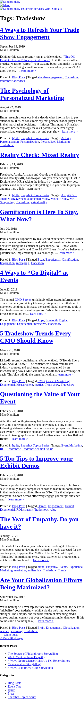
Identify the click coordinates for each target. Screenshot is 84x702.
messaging (22, 263)
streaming (16, 631)
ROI (2, 449)
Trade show (52, 384)
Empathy (51, 566)
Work (48, 8)
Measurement (24, 384)
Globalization (71, 627)
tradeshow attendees (12, 80)
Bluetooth (52, 320)
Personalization (29, 141)
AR (63, 195)
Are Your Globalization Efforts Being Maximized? (41, 583)
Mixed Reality (59, 198)
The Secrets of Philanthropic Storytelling (33, 653)
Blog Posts (18, 77)
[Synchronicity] (10, 1)
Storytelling (7, 202)
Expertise (27, 8)
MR (72, 198)
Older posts (9, 634)
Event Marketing (71, 445)
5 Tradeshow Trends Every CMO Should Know (35, 337)
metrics (39, 384)
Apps (40, 320)
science (4, 631)
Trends (62, 570)
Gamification (70, 259)
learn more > (28, 70)
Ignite (15, 138)
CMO (41, 381)
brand (41, 566)
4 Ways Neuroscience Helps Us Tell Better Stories (39, 660)
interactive (39, 323)
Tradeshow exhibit (33, 449)
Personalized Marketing (55, 141)
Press (11, 693)
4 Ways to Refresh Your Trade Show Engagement (39, 33)
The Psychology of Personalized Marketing (32, 94)
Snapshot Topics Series (35, 138)
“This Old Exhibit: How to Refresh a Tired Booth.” (37, 58)
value (49, 449)
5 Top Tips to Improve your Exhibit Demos (36, 462)
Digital (63, 320)
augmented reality (38, 198)
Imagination (7, 263)
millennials (34, 570)
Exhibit (69, 506)
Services (38, 8)
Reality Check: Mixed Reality (39, 154)
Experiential (53, 259)
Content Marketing (58, 381)
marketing (20, 570)
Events (63, 566)
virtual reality (39, 202)
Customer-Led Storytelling (24, 664)
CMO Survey (23, 299)
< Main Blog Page (11, 638)
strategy (28, 509)
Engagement (7, 323)
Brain (41, 627)
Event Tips (14, 686)
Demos (42, 506)
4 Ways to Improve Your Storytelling (30, 667)
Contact (57, 8)
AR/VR (72, 195)
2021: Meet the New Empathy (26, 657)
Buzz (41, 259)
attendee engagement (50, 77)
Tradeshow (71, 77)
